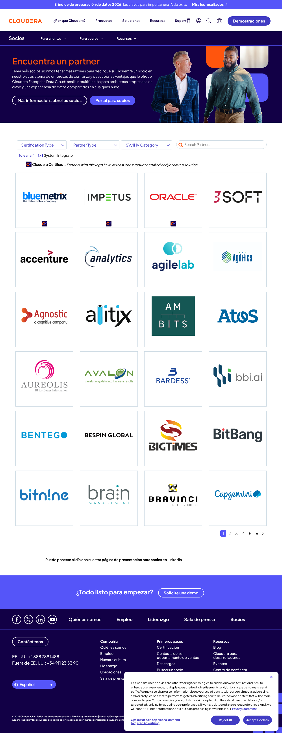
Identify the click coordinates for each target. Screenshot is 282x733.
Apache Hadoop (21, 719)
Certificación (168, 647)
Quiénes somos (85, 619)
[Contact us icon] (188, 21)
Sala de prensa (199, 619)
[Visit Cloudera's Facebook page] (16, 619)
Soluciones (131, 20)
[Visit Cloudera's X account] (28, 619)
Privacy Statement (244, 708)
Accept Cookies (257, 720)
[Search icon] (208, 21)
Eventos (220, 663)
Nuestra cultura (113, 659)
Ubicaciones (110, 672)
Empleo (125, 619)
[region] (201, 701)
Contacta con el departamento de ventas (178, 655)
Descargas (166, 663)
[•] (44, 200)
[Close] (271, 677)
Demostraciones (249, 20)
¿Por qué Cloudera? (69, 20)
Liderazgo (158, 619)
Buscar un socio (170, 669)
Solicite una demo (181, 592)
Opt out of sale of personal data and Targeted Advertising (155, 721)
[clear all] (27, 155)
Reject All (225, 720)
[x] (40, 155)
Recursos (157, 20)
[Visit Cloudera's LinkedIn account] (40, 619)
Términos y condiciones (85, 716)
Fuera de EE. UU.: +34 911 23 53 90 (45, 662)
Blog (217, 647)
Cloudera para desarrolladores (226, 655)
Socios (16, 38)
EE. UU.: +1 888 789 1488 (35, 656)
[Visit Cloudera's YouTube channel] (52, 619)
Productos (104, 20)
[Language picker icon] (219, 22)
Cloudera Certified (42, 164)
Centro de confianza (230, 669)
